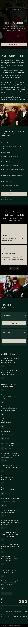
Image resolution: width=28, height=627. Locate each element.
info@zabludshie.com (20, 611)
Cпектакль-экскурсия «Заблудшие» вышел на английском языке (8, 570)
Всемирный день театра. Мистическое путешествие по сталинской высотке (10, 409)
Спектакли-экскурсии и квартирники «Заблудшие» (9, 466)
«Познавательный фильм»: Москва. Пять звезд (9, 511)
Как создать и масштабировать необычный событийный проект (10, 433)
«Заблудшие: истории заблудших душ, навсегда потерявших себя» (9, 421)
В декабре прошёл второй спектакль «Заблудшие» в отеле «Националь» (9, 583)
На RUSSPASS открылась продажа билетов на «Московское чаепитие (9, 372)
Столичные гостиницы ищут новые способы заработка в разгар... (10, 546)
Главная (7, 9)
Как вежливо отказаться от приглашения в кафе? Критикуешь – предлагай (9, 360)
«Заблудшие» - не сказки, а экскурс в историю (9, 444)
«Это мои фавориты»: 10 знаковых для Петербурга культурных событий (9, 534)
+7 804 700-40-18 (6, 611)
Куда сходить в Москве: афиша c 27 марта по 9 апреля (8, 396)
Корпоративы (13, 9)
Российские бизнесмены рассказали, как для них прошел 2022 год (9, 477)
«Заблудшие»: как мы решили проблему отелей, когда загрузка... (9, 558)
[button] (26, 2)
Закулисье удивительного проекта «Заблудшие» (9, 489)
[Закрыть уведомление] (27, 625)
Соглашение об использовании (15, 625)
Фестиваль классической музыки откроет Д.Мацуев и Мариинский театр (10, 455)
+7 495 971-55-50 (6, 616)
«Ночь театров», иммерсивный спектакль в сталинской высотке (9, 384)
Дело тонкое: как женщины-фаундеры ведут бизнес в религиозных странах (10, 500)
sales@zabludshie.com (20, 616)
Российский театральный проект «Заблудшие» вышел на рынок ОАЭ (10, 522)
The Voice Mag (8, 365)
